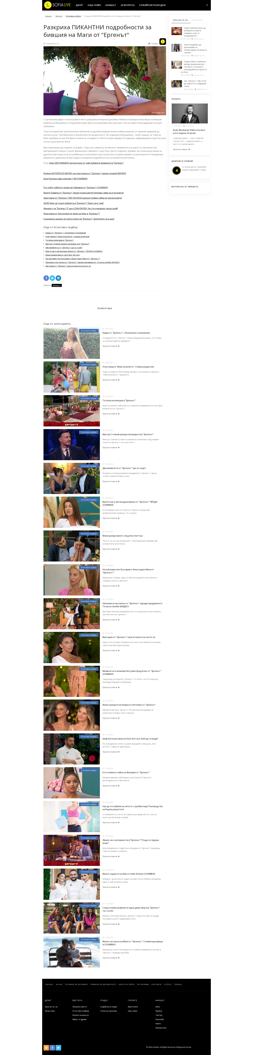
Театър (158, 1015)
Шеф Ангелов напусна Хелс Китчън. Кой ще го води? (130, 738)
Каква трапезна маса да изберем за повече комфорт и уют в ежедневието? (195, 32)
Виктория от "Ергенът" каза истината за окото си (68, 266)
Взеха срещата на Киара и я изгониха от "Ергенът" (129, 704)
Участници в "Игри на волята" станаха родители (67, 236)
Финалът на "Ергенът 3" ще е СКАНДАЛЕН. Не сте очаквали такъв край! (80, 208)
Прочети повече (110, 346)
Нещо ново (50, 1011)
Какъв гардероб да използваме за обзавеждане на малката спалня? (195, 48)
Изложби (159, 1019)
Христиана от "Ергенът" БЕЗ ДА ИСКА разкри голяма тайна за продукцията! (82, 197)
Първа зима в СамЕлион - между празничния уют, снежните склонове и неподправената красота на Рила (194, 66)
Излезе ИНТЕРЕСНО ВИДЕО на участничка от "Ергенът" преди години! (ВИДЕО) (84, 173)
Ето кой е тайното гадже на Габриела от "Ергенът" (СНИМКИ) (75, 187)
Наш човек (94, 5)
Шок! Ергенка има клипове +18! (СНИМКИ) (65, 178)
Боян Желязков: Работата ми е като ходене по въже (189, 131)
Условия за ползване (76, 984)
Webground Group (183, 1047)
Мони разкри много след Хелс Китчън (62, 255)
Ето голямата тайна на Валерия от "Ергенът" (126, 772)
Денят (79, 5)
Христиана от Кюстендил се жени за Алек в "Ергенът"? (71, 213)
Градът (104, 1000)
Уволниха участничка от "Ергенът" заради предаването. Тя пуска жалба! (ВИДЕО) (82, 262)
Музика (158, 1011)
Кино (157, 1006)
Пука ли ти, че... (52, 1006)
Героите (132, 1000)
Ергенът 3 (56, 285)
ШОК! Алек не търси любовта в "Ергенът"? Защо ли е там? (73, 203)
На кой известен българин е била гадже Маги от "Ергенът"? (72, 258)
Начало (49, 984)
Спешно (178, 984)
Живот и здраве (79, 1019)
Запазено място (79, 1006)
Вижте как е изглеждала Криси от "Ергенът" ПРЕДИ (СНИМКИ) (73, 251)
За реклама (143, 984)
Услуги (167, 984)
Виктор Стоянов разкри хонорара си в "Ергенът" (67, 244)
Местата (77, 1000)
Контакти (157, 984)
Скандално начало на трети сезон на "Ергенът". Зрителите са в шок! (78, 218)
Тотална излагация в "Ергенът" (59, 240)
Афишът (110, 5)
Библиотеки (160, 1028)
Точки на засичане (108, 1011)
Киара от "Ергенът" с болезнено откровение (65, 233)
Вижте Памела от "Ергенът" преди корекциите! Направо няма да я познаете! (83, 192)
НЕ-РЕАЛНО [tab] (197, 20)
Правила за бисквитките (103, 984)
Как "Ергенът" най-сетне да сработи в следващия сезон (195, 83)
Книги (158, 1023)
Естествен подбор (88, 331)
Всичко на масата (80, 1015)
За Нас (59, 984)
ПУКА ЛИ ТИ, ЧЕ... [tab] (181, 20)
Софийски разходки (152, 5)
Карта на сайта (127, 984)
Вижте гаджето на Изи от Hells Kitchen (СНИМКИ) (129, 873)
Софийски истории (108, 1006)
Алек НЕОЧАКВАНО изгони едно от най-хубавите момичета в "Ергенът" (86, 163)
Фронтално (133, 1006)
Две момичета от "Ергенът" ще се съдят (63, 247)
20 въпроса (128, 5)
